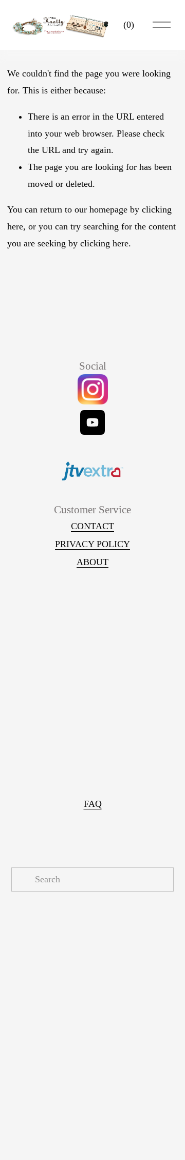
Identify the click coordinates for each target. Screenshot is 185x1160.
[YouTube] (92, 422)
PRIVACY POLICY (92, 544)
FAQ (93, 804)
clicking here (104, 243)
